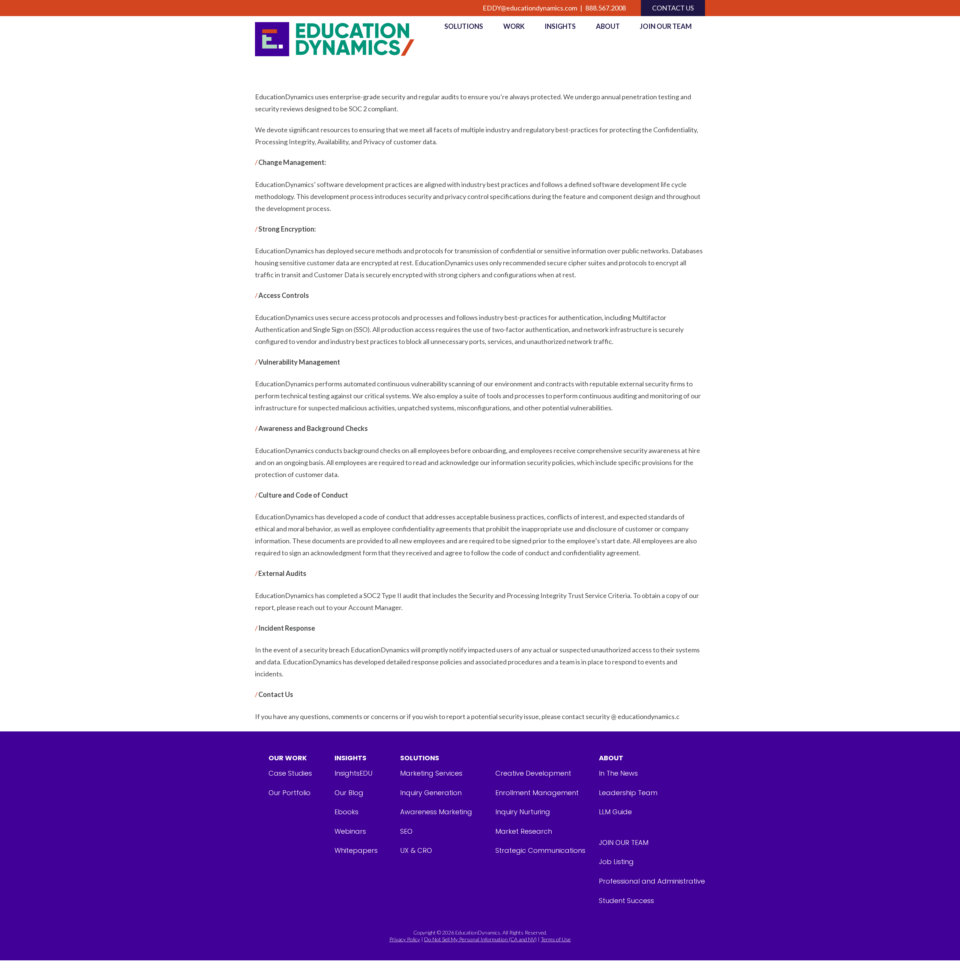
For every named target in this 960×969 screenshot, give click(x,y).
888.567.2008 (605, 8)
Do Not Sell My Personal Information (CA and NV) (480, 939)
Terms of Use (556, 939)
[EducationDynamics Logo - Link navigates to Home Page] (343, 39)
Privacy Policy (404, 939)
